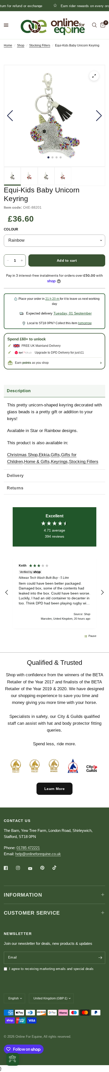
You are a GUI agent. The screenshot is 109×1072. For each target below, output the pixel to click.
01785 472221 (28, 848)
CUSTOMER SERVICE (32, 913)
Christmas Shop (22, 454)
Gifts (55, 454)
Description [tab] (19, 391)
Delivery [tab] (15, 475)
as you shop (35, 363)
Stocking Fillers (39, 45)
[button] (10, 115)
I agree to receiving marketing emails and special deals (51, 969)
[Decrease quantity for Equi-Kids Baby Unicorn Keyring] (8, 260)
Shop (20, 45)
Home (8, 45)
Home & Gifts (37, 461)
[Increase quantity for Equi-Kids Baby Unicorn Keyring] (22, 260)
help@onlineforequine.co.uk (38, 854)
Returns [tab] (15, 488)
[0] (102, 25)
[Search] (94, 25)
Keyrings (59, 461)
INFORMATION (23, 895)
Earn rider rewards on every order (76, 6)
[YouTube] (33, 868)
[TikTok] (58, 867)
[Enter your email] (100, 958)
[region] (54, 592)
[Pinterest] (45, 867)
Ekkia (44, 454)
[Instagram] (21, 867)
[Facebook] (9, 867)
